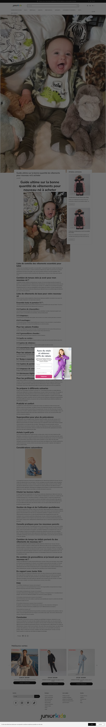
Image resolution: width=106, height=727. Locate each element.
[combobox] (43, 372)
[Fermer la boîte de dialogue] (70, 349)
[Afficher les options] (50, 372)
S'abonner (44, 376)
